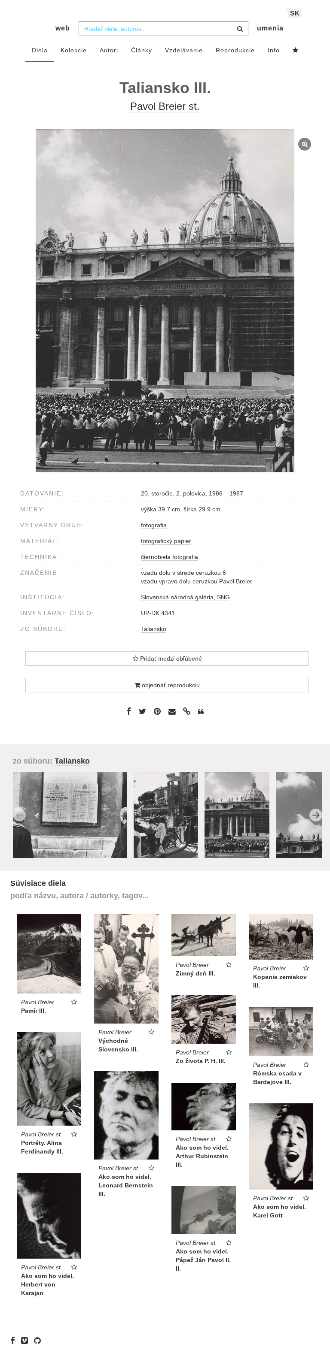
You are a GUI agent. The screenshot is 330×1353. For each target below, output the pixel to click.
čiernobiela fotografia (169, 556)
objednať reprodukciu (170, 685)
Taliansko (153, 628)
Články (141, 50)
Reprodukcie (235, 50)
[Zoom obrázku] (165, 300)
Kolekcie (74, 50)
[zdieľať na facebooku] (128, 711)
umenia (270, 28)
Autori (109, 50)
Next (315, 815)
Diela (40, 50)
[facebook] (14, 1340)
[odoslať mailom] (171, 712)
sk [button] (295, 13)
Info (274, 50)
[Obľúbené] (295, 50)
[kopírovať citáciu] (201, 711)
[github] (39, 1340)
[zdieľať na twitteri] (142, 711)
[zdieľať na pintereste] (157, 711)
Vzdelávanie (184, 50)
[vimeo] (26, 1340)
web (62, 28)
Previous (19, 815)
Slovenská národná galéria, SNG (185, 597)
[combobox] (163, 28)
